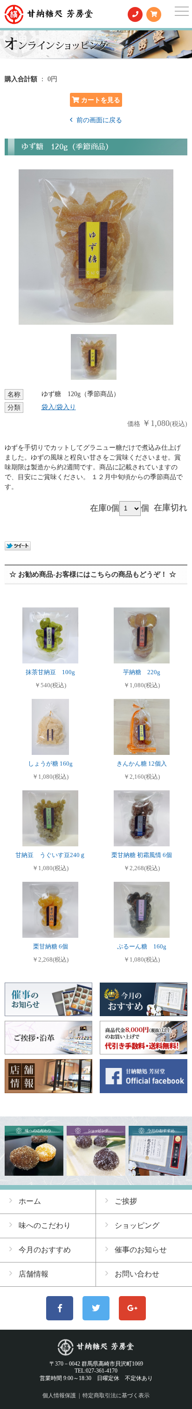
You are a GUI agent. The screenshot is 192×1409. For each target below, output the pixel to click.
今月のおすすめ (45, 1250)
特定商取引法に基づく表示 (116, 1395)
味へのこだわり (45, 1225)
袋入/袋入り (58, 407)
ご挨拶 (126, 1201)
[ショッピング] (96, 1171)
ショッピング (137, 1225)
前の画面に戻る (98, 120)
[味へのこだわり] (34, 1171)
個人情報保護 (59, 1395)
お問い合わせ (137, 1274)
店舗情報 (33, 1274)
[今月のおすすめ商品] (158, 1171)
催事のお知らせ (141, 1250)
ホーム (30, 1201)
